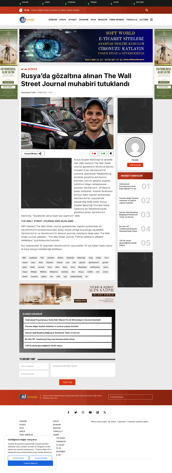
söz (97, 272)
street (24, 276)
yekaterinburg (76, 276)
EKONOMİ (83, 19)
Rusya (81, 272)
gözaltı (105, 262)
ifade (32, 267)
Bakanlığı (81, 258)
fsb (74, 262)
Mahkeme (83, 267)
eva (67, 262)
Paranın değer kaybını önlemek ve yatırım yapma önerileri (52, 326)
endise (59, 262)
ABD (24, 258)
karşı (50, 267)
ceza (33, 262)
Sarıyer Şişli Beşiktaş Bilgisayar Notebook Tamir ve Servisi (52, 333)
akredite (50, 258)
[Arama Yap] (145, 10)
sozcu (105, 272)
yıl (87, 276)
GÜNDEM (53, 19)
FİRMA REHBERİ (117, 19)
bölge (98, 258)
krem (73, 267)
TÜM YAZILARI (135, 165)
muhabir (64, 272)
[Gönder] (150, 397)
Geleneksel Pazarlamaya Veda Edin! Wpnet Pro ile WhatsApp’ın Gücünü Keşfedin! (63, 320)
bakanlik (70, 258)
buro (106, 258)
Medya (34, 272)
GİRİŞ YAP (57, 455)
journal (41, 267)
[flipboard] (97, 412)
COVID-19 (57, 448)
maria (105, 267)
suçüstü (34, 276)
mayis (24, 272)
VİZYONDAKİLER (59, 441)
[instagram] (83, 412)
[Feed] (104, 412)
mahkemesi (95, 267)
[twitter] (75, 412)
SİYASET (72, 19)
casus (24, 262)
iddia (24, 267)
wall (58, 276)
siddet (90, 272)
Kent (57, 267)
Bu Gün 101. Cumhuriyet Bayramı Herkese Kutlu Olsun (50, 339)
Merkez (43, 272)
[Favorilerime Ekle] (110, 153)
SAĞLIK (22, 431)
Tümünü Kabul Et (30, 463)
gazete (82, 262)
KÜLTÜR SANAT (59, 438)
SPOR (93, 19)
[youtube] (90, 412)
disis (41, 262)
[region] (30, 452)
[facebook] (68, 412)
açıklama (33, 258)
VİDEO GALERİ (58, 445)
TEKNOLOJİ (131, 19)
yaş (65, 276)
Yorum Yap (67, 382)
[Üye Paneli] (150, 10)
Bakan (60, 258)
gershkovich (94, 262)
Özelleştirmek (18, 458)
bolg (91, 258)
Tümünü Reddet (40, 458)
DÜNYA (62, 19)
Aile (42, 258)
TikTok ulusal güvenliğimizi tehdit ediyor (43, 345)
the (51, 276)
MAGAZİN (102, 19)
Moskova (54, 272)
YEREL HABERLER (26, 435)
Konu (65, 267)
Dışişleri (49, 262)
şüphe (43, 276)
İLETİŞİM (144, 19)
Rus (73, 272)
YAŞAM (56, 435)
